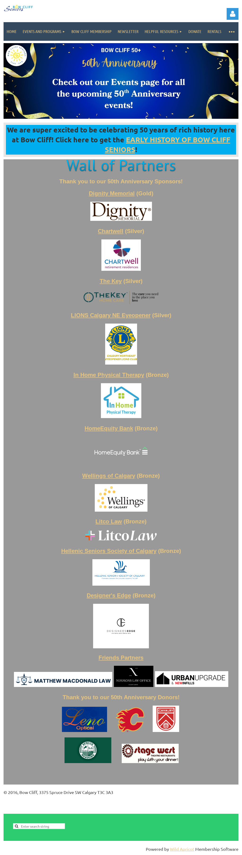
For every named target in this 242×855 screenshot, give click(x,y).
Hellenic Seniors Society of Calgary (108, 551)
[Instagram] (235, 810)
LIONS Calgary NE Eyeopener (111, 315)
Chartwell (110, 231)
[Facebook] (203, 810)
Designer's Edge (109, 595)
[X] (214, 810)
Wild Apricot (182, 849)
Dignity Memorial (112, 193)
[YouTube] (224, 810)
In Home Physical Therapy (108, 375)
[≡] (231, 31)
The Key (111, 281)
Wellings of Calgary (108, 476)
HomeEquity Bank (109, 428)
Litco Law (108, 521)
